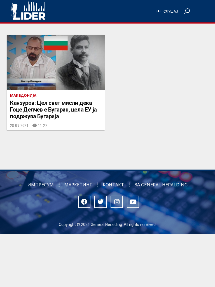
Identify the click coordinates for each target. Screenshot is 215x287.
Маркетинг (78, 185)
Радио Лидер (28, 11)
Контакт (113, 185)
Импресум (40, 185)
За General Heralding (161, 185)
